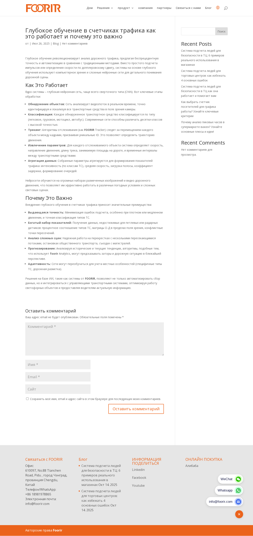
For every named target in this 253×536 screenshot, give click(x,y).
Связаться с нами (188, 8)
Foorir (57, 530)
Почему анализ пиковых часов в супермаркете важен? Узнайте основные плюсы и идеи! (203, 126)
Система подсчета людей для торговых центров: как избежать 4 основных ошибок (203, 75)
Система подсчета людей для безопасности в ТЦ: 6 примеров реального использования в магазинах (101, 475)
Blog (56, 43)
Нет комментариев (75, 43)
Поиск (221, 31)
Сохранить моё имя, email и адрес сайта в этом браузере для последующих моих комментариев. (95, 399)
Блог (208, 8)
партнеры (164, 8)
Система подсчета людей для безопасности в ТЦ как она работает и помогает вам (201, 91)
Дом (90, 8)
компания (145, 8)
